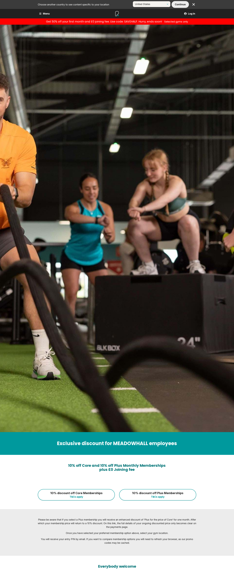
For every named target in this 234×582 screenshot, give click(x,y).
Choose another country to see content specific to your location (73, 4)
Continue (180, 4)
